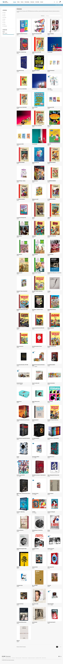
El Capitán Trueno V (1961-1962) (37, 125)
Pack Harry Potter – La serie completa (53, 438)
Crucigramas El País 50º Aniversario (22, 33)
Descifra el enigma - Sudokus (21, 180)
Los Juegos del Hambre (35, 438)
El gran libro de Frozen (35, 162)
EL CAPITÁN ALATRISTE (51, 364)
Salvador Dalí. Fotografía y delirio (22, 548)
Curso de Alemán (19, 125)
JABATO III (49, 217)
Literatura (5, 10)
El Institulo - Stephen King (20, 511)
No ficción (4, 17)
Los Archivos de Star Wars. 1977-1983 (22, 364)
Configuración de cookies (31, 657)
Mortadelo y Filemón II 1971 (52, 346)
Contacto (3, 657)
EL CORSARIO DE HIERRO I (21, 162)
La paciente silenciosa (20, 530)
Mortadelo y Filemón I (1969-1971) (37, 291)
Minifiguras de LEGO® (35, 199)
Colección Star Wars (51, 603)
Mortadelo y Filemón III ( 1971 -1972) (22, 309)
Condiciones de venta (8, 657)
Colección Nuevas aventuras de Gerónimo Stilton (38, 365)
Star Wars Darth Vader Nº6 (51, 622)
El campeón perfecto (35, 493)
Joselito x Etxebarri (50, 493)
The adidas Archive (20, 585)
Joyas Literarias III (35, 254)
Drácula (18, 456)
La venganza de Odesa (35, 548)
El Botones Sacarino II (20, 346)
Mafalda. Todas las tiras (35, 401)
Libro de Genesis (34, 622)
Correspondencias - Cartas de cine (37, 530)
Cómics (4, 24)
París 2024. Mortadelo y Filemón (37, 346)
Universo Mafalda (50, 401)
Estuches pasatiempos (51, 70)
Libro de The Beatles (51, 33)
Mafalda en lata (19, 401)
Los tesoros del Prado (20, 603)
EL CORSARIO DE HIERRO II (52, 162)
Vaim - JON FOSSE (34, 585)
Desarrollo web (44, 657)
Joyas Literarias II (19, 254)
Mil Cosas (18, 640)
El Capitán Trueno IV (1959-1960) (22, 107)
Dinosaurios (49, 125)
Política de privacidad (18, 657)
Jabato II (33, 217)
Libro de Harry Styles (35, 603)
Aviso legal (13, 657)
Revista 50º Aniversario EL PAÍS (36, 33)
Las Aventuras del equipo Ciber (21, 217)
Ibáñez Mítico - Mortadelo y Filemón (37, 309)
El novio (49, 530)
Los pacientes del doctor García (21, 622)
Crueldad (49, 291)
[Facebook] (59, 656)
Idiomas (4, 12)
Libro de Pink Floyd (50, 254)
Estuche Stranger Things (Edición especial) (23, 438)
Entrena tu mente (34, 107)
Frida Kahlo (49, 585)
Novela (4, 19)
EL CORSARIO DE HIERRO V (52, 199)
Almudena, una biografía (51, 511)
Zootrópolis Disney (35, 180)
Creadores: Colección (51, 548)
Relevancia (53, 15)
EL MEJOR (33, 511)
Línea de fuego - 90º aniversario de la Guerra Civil (23, 494)
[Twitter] (61, 656)
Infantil (4, 15)
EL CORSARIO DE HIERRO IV (21, 199)
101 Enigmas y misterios (36, 70)
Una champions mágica (35, 456)
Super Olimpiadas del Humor (52, 309)
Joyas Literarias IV (19, 272)
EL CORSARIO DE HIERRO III (52, 180)
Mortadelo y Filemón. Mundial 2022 (22, 291)
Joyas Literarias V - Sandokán (36, 272)
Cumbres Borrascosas (51, 456)
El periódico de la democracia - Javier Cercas (54, 272)
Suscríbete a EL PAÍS (38, 657)
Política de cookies (24, 657)
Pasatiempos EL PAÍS (51, 107)
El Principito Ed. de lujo (20, 70)
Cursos (4, 22)
